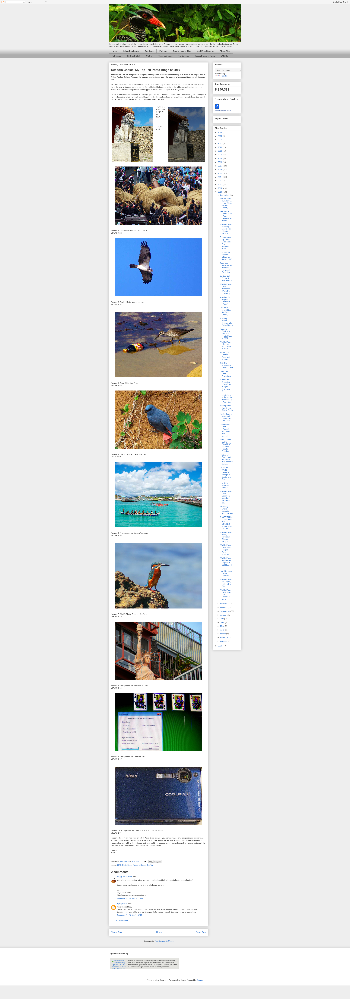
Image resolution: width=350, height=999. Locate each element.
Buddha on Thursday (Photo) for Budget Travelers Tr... (225, 385)
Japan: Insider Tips (182, 51)
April (222, 630)
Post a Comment (121, 920)
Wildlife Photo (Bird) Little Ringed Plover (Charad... (225, 549)
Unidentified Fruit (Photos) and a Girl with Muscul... (225, 430)
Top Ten (150, 865)
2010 (119, 865)
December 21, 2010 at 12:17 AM (130, 898)
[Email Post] (145, 861)
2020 (220, 155)
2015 (220, 173)
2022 (220, 147)
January (224, 641)
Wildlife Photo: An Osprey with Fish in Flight (226, 582)
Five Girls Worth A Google (224, 485)
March (223, 634)
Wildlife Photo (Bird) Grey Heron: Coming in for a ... (225, 594)
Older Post (201, 932)
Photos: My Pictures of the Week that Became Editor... (226, 459)
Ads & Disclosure (131, 51)
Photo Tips (225, 51)
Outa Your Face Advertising (225, 373)
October (224, 607)
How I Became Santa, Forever (226, 573)
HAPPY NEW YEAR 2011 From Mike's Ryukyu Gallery (226, 203)
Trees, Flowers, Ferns (205, 56)
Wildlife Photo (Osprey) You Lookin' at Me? (226, 345)
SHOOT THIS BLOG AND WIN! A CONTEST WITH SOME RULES (226, 523)
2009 (220, 646)
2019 (220, 158)
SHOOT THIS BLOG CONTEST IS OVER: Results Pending (225, 445)
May (222, 626)
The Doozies (183, 56)
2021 (220, 151)
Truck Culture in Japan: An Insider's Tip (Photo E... (226, 398)
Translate (224, 76)
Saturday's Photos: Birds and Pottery (225, 355)
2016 (220, 169)
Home (114, 51)
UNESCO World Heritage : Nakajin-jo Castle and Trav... (225, 473)
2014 (220, 177)
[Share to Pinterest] (160, 861)
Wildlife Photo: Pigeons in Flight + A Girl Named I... (226, 562)
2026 (220, 132)
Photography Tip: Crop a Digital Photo (226, 407)
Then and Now (165, 56)
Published (116, 56)
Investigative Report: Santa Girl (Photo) (225, 300)
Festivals (149, 51)
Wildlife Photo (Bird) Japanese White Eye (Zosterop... (226, 288)
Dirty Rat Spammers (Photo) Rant (226, 365)
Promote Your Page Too (223, 110)
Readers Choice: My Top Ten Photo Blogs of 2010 (226, 333)
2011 (220, 188)
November (225, 604)
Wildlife (224, 56)
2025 (220, 136)
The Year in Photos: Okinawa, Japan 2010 (226, 255)
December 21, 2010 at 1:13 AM (129, 915)
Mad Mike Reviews (205, 51)
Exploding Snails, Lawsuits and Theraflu (226, 509)
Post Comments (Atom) (164, 941)
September (225, 611)
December (225, 195)
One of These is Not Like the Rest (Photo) (226, 311)
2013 (220, 181)
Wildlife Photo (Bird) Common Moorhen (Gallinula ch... (225, 497)
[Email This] (149, 861)
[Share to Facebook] (157, 861)
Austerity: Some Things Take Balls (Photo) (226, 321)
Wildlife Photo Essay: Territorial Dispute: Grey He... (225, 537)
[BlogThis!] (152, 861)
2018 (220, 162)
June (222, 622)
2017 (220, 166)
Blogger (200, 980)
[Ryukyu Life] (217, 108)
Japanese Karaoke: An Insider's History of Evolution (226, 267)
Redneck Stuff (133, 56)
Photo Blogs (127, 865)
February (224, 637)
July (222, 619)
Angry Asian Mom (124, 877)
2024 (220, 140)
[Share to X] (155, 861)
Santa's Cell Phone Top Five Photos (226, 278)
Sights (149, 56)
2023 (220, 143)
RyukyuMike (122, 903)
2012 (220, 184)
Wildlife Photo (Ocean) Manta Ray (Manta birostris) (225, 229)
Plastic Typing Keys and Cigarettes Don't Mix (226, 417)
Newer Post (116, 932)
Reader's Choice (139, 865)
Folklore (163, 51)
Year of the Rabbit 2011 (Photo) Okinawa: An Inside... (226, 216)
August (223, 615)
